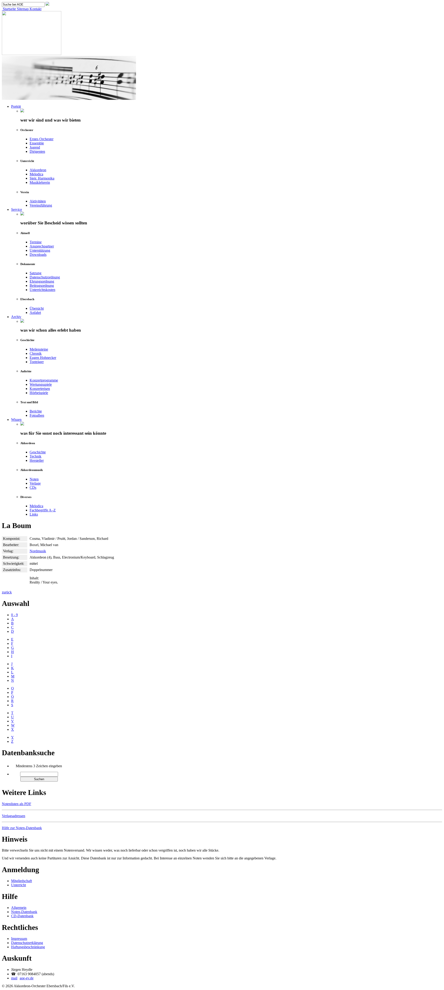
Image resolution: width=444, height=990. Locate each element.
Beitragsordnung (42, 285)
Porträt (16, 106)
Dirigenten (37, 151)
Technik (35, 456)
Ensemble (37, 143)
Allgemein (18, 908)
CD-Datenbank (22, 916)
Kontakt (35, 9)
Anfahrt (35, 313)
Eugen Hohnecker (43, 358)
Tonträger (37, 362)
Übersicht (37, 308)
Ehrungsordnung (42, 281)
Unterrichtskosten (42, 290)
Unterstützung (40, 250)
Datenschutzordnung (45, 277)
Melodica (36, 174)
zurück (7, 592)
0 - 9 (14, 615)
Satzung (35, 273)
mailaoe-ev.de (22, 978)
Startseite (9, 9)
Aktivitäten (38, 201)
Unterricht (18, 885)
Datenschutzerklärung (27, 943)
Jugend (35, 147)
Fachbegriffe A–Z (43, 510)
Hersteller (37, 460)
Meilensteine (39, 349)
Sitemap (22, 9)
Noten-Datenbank (24, 912)
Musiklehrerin (40, 182)
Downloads (38, 255)
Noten (34, 479)
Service (16, 209)
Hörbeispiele (39, 393)
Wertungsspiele (41, 384)
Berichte (36, 411)
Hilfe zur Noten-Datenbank (22, 828)
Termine (36, 242)
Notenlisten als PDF (16, 804)
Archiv (16, 317)
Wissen (16, 420)
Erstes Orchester (41, 139)
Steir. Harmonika (42, 178)
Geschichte (38, 452)
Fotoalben (37, 415)
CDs (33, 487)
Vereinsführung (41, 205)
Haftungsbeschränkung (28, 947)
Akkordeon (38, 170)
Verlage (35, 483)
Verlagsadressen (13, 816)
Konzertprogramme (44, 380)
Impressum (19, 939)
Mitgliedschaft (21, 881)
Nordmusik (38, 551)
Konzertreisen (40, 389)
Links (34, 514)
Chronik (36, 353)
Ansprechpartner (42, 246)
